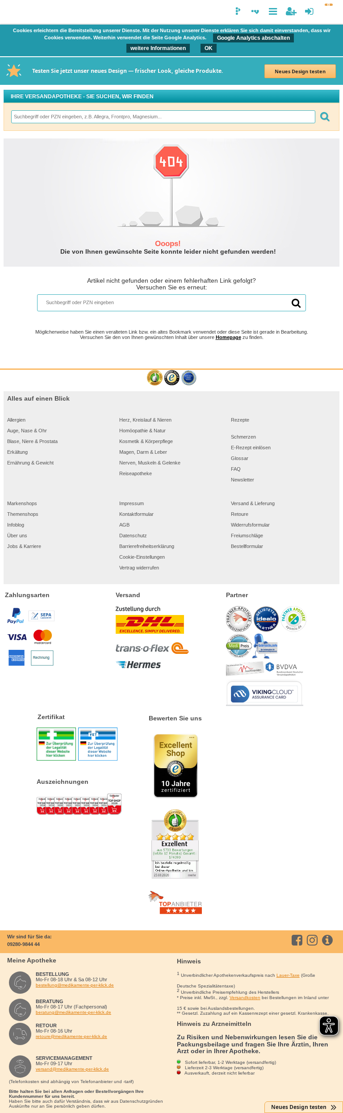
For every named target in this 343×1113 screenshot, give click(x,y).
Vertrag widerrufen (139, 567)
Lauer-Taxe (288, 975)
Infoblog (15, 524)
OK (209, 48)
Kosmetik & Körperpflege (146, 441)
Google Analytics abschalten (253, 38)
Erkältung (17, 452)
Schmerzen (243, 436)
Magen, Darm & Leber (143, 452)
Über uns (17, 535)
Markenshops (22, 503)
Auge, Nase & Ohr (27, 430)
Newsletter (242, 479)
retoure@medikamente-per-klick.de (71, 1036)
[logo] (12, 12)
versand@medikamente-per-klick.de (72, 1069)
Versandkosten (245, 997)
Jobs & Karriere (24, 546)
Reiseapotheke (135, 473)
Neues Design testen (300, 71)
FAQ (236, 469)
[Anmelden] (309, 11)
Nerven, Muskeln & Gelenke (149, 462)
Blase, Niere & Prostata (32, 441)
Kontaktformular (136, 514)
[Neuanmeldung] (290, 11)
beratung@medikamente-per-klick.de (73, 1012)
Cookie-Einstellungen (142, 557)
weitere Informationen (158, 48)
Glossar (239, 458)
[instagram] (314, 940)
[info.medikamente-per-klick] (329, 940)
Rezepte (240, 420)
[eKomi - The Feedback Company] (155, 378)
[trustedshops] (172, 378)
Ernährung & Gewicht (30, 462)
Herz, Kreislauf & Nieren (145, 420)
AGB (124, 524)
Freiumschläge (247, 535)
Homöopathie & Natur (142, 430)
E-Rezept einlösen (251, 447)
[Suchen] (324, 117)
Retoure (239, 514)
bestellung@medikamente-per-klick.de (75, 985)
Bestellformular (247, 546)
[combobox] (163, 117)
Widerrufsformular (250, 524)
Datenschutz (133, 535)
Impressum (131, 503)
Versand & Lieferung (253, 503)
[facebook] (298, 940)
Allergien (16, 420)
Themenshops (22, 514)
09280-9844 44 (23, 944)
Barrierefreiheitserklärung (146, 546)
